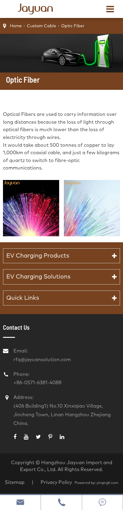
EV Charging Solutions (38, 277)
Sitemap (14, 482)
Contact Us (16, 327)
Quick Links (22, 298)
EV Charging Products (37, 256)
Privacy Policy (57, 482)
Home (16, 26)
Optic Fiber (72, 26)
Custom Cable (41, 26)
